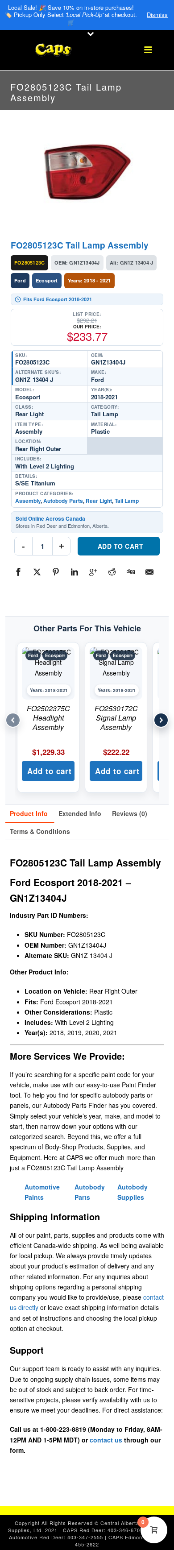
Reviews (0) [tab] (129, 813)
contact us (106, 1439)
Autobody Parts (63, 501)
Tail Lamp (127, 501)
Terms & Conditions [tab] (40, 831)
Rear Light (99, 501)
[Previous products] (13, 720)
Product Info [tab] (29, 813)
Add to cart (121, 546)
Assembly (28, 501)
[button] (48, 771)
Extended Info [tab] (79, 813)
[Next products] (161, 720)
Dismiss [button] (157, 14)
